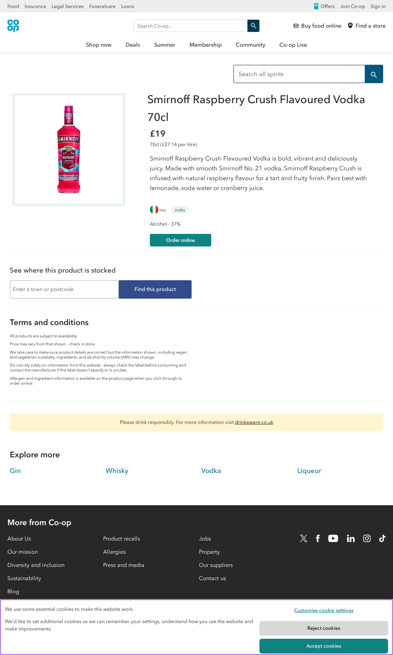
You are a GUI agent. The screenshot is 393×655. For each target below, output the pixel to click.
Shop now (98, 44)
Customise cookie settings (323, 610)
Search (253, 26)
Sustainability (24, 578)
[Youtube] (333, 538)
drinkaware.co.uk (254, 422)
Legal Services (68, 6)
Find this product (155, 289)
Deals (133, 44)
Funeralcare (102, 6)
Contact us (212, 578)
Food (13, 6)
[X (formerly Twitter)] (303, 538)
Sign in (378, 6)
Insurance (35, 6)
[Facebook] (318, 538)
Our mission (22, 551)
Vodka (180, 210)
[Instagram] (367, 538)
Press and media (123, 565)
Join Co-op (352, 6)
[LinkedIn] (351, 538)
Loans (127, 6)
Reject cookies (323, 628)
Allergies (114, 551)
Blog (13, 591)
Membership (205, 44)
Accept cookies (323, 646)
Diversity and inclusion (35, 565)
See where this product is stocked (63, 270)
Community (250, 44)
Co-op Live (293, 44)
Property (209, 551)
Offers (328, 6)
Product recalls (121, 538)
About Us (19, 538)
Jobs (205, 538)
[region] (196, 627)
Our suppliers (216, 565)
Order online (180, 240)
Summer (164, 44)
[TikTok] (382, 538)
